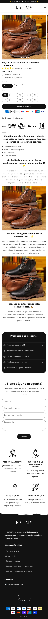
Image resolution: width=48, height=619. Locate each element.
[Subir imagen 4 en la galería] (26, 57)
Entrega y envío (10, 556)
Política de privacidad (12, 561)
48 (35, 100)
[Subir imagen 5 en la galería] (28, 57)
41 (20, 95)
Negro (18, 86)
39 (5, 95)
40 (13, 95)
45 (13, 100)
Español (23, 601)
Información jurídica (11, 551)
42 (27, 95)
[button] (2, 7)
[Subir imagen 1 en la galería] (19, 57)
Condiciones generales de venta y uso (18, 571)
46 (20, 100)
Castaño (7, 86)
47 (27, 100)
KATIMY (25, 616)
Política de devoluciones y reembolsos (18, 566)
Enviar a (24, 437)
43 (35, 95)
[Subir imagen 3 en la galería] (23, 57)
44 (5, 100)
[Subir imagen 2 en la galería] (21, 57)
